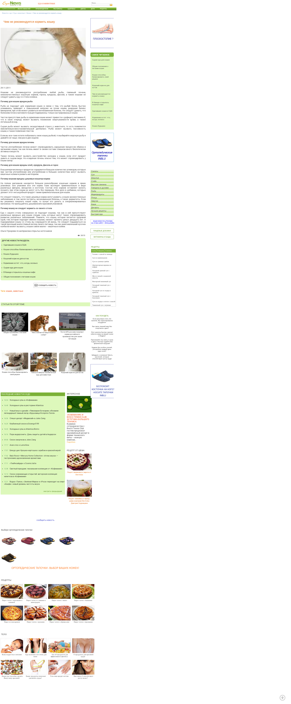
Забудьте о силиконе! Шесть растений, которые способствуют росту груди (102, 357)
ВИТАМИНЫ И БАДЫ (102, 237)
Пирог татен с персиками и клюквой (12, 601)
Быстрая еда (97, 214)
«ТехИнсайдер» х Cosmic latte (20, 463)
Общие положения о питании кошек (20, 277)
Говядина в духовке (100, 188)
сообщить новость (45, 520)
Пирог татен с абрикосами (59, 622)
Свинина (108, 251)
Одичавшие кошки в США (15, 245)
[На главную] (11, 7)
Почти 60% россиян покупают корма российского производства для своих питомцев (72, 335)
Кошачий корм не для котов (16, 258)
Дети (93, 9)
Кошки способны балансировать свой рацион (24, 249)
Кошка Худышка (11, 254)
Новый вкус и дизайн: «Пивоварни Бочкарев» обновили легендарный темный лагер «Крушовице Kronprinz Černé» (31, 412)
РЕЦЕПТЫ (95, 247)
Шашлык (95, 178)
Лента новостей (24, 9)
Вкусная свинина (98, 184)
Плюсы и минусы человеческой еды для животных (43, 374)
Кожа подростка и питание (12, 654)
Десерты (95, 207)
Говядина (100, 251)
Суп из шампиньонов (99, 258)
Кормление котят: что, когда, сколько (21, 263)
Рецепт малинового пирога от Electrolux (79, 473)
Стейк (93, 181)
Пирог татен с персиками (83, 622)
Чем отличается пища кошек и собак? (43, 334)
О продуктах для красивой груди (83, 655)
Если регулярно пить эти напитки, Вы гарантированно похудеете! (102, 320)
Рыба (93, 191)
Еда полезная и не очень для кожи (35, 655)
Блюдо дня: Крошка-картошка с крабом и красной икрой (32, 450)
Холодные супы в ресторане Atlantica (23, 405)
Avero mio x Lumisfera (16, 445)
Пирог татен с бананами (83, 600)
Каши (93, 204)
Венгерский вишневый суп (101, 281)
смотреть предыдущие (52, 491)
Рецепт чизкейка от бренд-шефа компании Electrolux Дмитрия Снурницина (79, 501)
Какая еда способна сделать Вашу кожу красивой (12, 677)
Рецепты (103, 9)
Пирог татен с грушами (35, 622)
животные (18, 291)
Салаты (94, 171)
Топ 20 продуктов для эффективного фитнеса (59, 655)
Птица (94, 198)
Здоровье (71, 9)
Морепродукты (97, 194)
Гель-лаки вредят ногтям (59, 676)
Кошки (29, 13)
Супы (94, 251)
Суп (93, 175)
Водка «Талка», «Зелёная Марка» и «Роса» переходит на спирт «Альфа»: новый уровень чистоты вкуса (34, 482)
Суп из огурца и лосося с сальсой (103, 301)
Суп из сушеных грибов (100, 261)
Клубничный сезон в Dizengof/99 (21, 424)
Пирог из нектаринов (12, 622)
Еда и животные (19, 13)
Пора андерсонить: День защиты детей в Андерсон (30, 434)
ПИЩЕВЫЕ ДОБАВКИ (102, 231)
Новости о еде (7, 13)
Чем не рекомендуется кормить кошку (101, 95)
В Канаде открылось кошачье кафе (19, 272)
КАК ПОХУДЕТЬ (102, 316)
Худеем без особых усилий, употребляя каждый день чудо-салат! (102, 349)
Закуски (94, 201)
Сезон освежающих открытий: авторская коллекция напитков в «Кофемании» (30, 475)
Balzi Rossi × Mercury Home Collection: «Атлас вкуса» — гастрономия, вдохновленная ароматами (31, 457)
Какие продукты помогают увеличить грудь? (36, 677)
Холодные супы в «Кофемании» (21, 400)
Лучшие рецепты (98, 211)
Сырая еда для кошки (13, 267)
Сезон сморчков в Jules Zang (20, 440)
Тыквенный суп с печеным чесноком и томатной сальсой (102, 306)
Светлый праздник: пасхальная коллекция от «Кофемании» (33, 469)
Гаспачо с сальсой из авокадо (102, 254)
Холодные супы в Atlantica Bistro (21, 429)
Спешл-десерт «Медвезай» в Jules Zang (24, 418)
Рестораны (57, 9)
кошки (9, 291)
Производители (42, 9)
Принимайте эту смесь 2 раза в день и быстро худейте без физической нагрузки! (102, 341)
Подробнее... (71, 442)
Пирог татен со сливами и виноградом (36, 601)
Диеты (83, 9)
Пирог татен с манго (59, 600)
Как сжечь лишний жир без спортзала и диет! (102, 327)
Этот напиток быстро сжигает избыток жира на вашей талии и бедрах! (102, 334)
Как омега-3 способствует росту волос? (83, 677)
